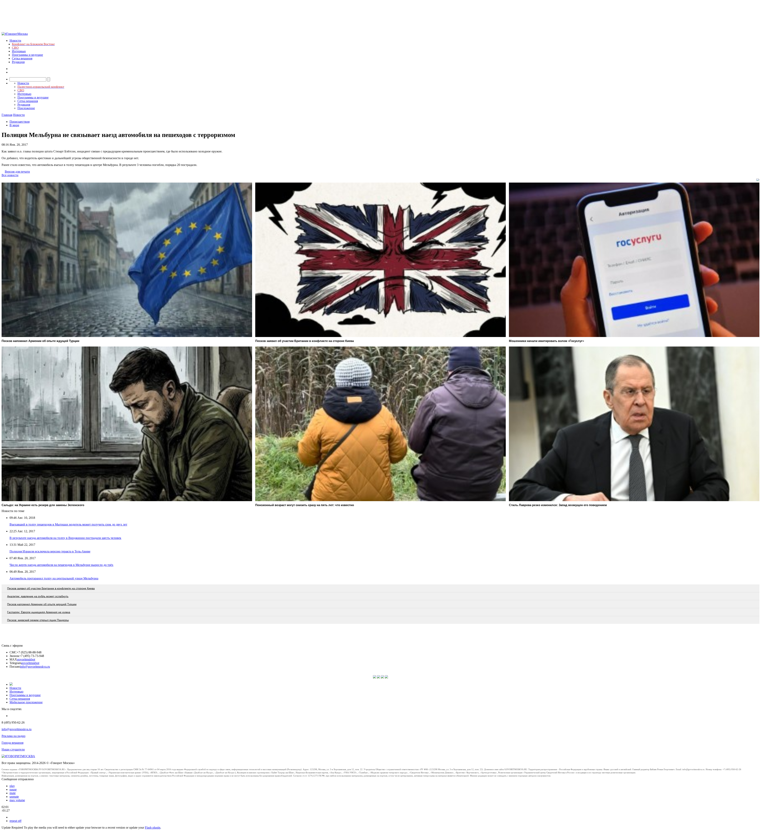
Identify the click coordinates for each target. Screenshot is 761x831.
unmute (14, 796)
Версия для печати (17, 171)
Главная (7, 115)
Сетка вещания (22, 58)
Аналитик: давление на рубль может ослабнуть (37, 596)
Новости (15, 40)
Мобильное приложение (26, 702)
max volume (17, 800)
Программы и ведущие (27, 54)
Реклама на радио (13, 736)
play (12, 786)
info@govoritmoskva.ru (35, 666)
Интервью (19, 51)
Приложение (26, 108)
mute (13, 793)
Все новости (10, 175)
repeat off (15, 820)
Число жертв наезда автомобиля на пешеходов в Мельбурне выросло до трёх (61, 565)
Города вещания (12, 742)
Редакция (18, 62)
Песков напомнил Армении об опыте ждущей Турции (41, 604)
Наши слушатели (13, 749)
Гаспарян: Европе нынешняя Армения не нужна (38, 612)
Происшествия (20, 121)
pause (13, 789)
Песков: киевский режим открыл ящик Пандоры (38, 620)
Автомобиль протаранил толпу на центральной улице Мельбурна (54, 578)
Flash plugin (152, 827)
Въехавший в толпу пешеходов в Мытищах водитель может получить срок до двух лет (68, 524)
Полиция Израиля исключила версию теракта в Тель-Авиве (50, 551)
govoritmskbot (26, 659)
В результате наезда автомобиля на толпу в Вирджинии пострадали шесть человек (65, 538)
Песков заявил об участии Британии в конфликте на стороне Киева (51, 588)
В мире (14, 125)
